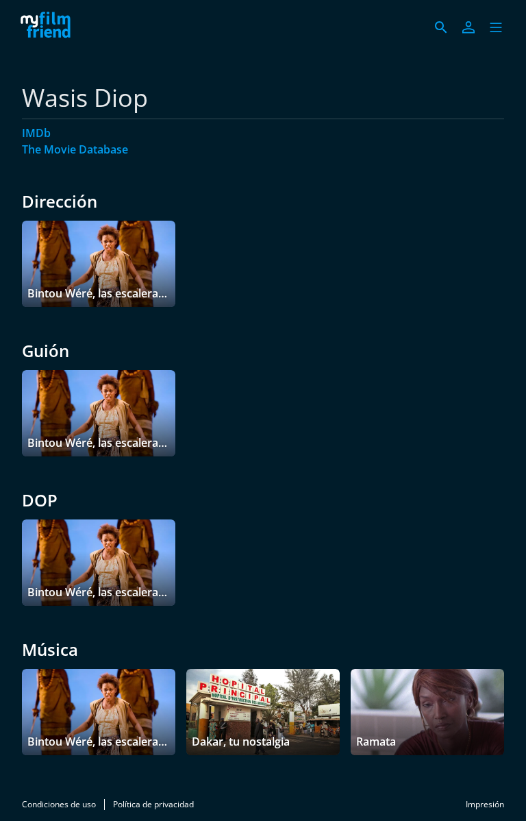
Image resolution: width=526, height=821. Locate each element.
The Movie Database (75, 149)
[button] (496, 27)
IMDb (36, 132)
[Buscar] (441, 27)
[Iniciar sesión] (468, 27)
